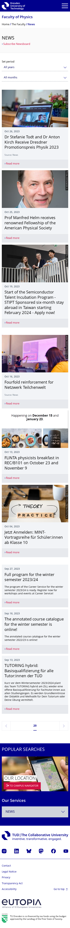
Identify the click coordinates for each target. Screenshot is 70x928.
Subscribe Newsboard (16, 44)
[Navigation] (65, 6)
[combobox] (35, 67)
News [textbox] (10, 811)
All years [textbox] (9, 67)
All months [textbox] (10, 77)
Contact (6, 866)
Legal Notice (9, 872)
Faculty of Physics (17, 17)
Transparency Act (12, 883)
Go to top (59, 889)
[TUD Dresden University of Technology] (13, 6)
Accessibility (9, 889)
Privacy (6, 877)
